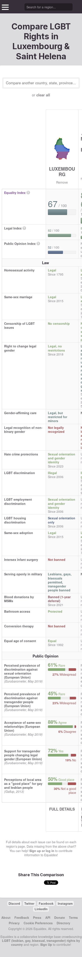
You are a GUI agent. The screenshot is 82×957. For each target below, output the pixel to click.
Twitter (29, 903)
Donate (59, 917)
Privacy (14, 923)
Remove (62, 182)
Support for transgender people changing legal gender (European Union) (23, 755)
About (5, 917)
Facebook (46, 903)
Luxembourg (62, 171)
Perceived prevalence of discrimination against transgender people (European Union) (22, 700)
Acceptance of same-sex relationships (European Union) (22, 726)
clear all (43, 95)
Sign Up (46, 944)
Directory (63, 923)
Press (37, 917)
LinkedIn (41, 909)
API (47, 917)
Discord (14, 903)
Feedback (21, 917)
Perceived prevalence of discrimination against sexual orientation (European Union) (22, 671)
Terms (73, 917)
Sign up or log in (41, 851)
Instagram (65, 903)
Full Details (62, 809)
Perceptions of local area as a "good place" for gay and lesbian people (23, 783)
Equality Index (15, 192)
